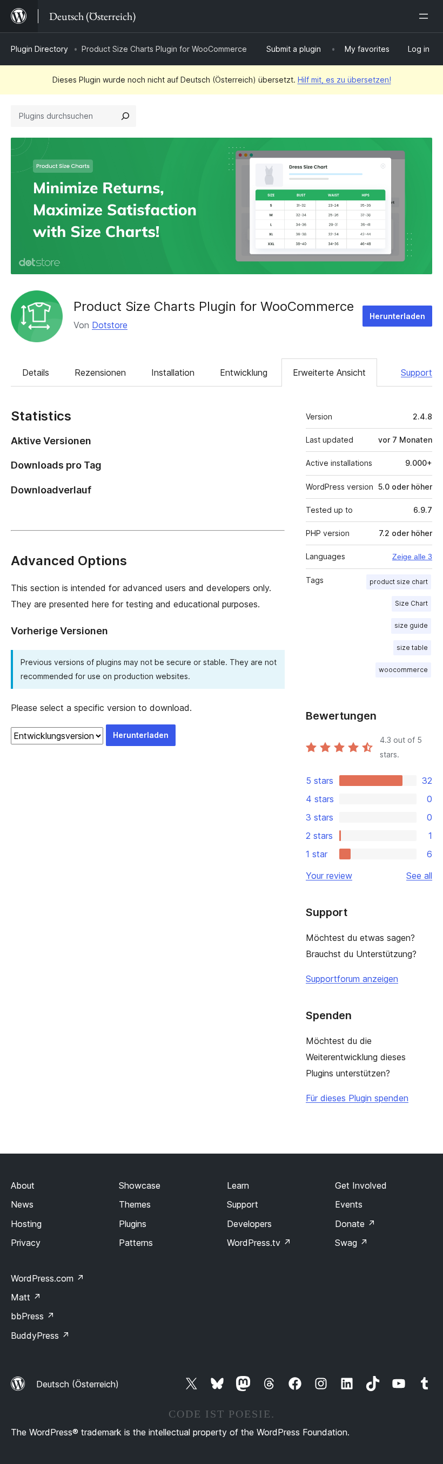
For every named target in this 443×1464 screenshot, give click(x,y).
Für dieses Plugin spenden (357, 1098)
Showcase (139, 1185)
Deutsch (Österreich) (77, 1384)
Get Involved (361, 1185)
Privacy (26, 1242)
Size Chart (411, 603)
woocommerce (403, 670)
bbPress (33, 1316)
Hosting (26, 1223)
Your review (329, 875)
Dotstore (109, 325)
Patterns (136, 1242)
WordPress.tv (259, 1242)
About (23, 1185)
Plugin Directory (39, 48)
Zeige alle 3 (412, 556)
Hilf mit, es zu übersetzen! (344, 79)
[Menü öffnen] (425, 16)
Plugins (132, 1223)
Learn (238, 1185)
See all (419, 875)
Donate (355, 1223)
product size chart (399, 582)
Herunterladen (397, 316)
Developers (249, 1223)
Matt (26, 1297)
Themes (135, 1204)
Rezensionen (100, 372)
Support (416, 372)
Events (349, 1204)
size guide (411, 625)
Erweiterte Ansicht (329, 372)
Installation (172, 372)
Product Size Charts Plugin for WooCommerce (213, 306)
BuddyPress (40, 1335)
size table (412, 647)
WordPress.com (47, 1278)
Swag (351, 1242)
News (22, 1204)
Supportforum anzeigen (352, 978)
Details (35, 372)
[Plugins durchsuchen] (125, 116)
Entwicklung (243, 372)
